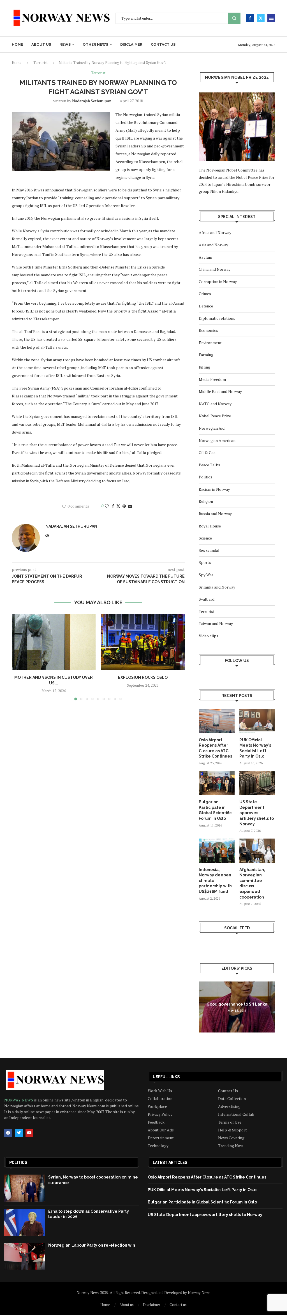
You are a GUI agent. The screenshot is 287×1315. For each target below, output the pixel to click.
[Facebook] (250, 18)
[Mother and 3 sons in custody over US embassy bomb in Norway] (54, 642)
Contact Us (228, 1091)
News (65, 44)
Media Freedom (212, 379)
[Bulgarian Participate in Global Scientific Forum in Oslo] (217, 783)
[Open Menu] (271, 18)
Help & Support (232, 1130)
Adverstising (229, 1106)
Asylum (205, 257)
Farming (206, 354)
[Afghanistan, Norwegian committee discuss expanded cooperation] (257, 851)
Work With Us (160, 1091)
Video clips (208, 635)
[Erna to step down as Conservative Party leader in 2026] (24, 1222)
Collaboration (160, 1099)
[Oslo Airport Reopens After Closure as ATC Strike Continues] (217, 721)
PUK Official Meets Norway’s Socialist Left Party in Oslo (255, 748)
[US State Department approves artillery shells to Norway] (257, 783)
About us (41, 44)
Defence (206, 306)
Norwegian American (217, 440)
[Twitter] (261, 18)
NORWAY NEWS (19, 1100)
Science (205, 538)
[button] (19, 657)
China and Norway (214, 269)
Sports (205, 562)
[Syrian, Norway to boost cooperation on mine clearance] (24, 1188)
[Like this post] (107, 506)
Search (234, 18)
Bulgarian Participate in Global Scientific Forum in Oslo (215, 810)
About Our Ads (161, 1130)
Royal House (210, 526)
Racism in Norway (214, 489)
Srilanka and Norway (217, 587)
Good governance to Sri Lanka (237, 1004)
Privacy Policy (160, 1114)
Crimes (205, 293)
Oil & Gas (207, 452)
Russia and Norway (215, 513)
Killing (204, 367)
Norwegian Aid (211, 428)
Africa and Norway (215, 232)
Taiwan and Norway (216, 623)
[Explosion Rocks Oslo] (143, 642)
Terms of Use (229, 1122)
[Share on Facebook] (113, 506)
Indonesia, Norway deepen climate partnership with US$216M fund (215, 880)
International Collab (236, 1114)
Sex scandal (209, 550)
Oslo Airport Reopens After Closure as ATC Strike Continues (215, 748)
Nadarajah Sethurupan (91, 100)
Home (17, 44)
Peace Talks (209, 464)
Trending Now (230, 1146)
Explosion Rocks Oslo (143, 677)
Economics (208, 330)
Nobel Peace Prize (215, 415)
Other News (95, 44)
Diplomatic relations (217, 318)
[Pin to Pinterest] (124, 506)
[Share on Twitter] (118, 506)
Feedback (156, 1122)
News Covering (231, 1138)
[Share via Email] (130, 506)
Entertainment (161, 1138)
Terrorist (40, 62)
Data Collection (232, 1099)
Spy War (206, 574)
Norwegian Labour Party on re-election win (91, 1245)
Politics (205, 477)
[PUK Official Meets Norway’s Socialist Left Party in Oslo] (257, 721)
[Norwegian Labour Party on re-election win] (24, 1256)
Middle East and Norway (220, 391)
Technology (158, 1146)
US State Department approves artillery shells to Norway (256, 813)
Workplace (157, 1106)
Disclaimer (131, 44)
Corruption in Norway (218, 281)
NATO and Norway (215, 403)
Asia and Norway (213, 244)
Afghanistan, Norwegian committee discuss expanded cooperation (252, 883)
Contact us (163, 44)
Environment (210, 342)
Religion (206, 501)
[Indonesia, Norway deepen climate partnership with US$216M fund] (217, 851)
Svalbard (206, 599)
